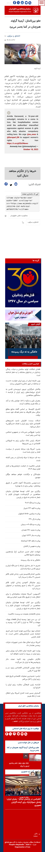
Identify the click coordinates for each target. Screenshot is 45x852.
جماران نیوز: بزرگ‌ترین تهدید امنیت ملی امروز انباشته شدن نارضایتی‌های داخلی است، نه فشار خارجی (23, 634)
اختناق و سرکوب (13, 36)
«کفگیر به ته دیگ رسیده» (30, 560)
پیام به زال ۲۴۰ (34, 519)
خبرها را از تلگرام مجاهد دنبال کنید (22, 173)
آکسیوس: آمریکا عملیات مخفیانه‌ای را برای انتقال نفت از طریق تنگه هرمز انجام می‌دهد (23, 596)
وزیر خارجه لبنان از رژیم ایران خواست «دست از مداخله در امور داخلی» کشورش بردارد (23, 382)
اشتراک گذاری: (34, 184)
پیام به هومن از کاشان (31, 546)
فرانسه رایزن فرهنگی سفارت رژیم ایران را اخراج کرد (23, 686)
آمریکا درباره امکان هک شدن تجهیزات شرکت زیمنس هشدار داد (23, 644)
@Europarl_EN (13, 137)
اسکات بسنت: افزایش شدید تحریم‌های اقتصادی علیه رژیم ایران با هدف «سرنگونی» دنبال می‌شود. (23, 423)
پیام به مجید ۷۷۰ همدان (30, 530)
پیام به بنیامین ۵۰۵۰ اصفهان (29, 513)
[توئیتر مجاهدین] (18, 2)
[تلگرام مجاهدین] (26, 2)
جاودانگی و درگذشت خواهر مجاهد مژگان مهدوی (23, 476)
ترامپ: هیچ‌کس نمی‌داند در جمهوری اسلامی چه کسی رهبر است (23, 434)
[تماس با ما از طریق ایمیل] (22, 734)
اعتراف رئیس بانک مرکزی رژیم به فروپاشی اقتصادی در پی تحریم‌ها (23, 442)
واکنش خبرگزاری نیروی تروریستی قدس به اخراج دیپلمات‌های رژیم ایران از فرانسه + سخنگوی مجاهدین (23, 392)
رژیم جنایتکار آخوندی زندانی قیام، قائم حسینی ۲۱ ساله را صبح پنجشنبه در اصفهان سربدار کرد (23, 585)
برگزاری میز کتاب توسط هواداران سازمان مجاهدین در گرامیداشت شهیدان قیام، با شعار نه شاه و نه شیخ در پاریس (23, 494)
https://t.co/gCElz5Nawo (17, 143)
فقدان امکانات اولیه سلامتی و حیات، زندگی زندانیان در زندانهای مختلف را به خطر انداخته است (23, 372)
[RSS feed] (29, 2)
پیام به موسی (24, 797)
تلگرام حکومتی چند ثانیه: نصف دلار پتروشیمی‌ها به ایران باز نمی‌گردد (23, 661)
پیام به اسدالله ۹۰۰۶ (32, 502)
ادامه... (15, 721)
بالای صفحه (36, 834)
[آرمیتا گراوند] (23, 54)
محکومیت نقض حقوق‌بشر (19, 215)
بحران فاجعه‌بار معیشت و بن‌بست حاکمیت (24, 614)
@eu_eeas (31, 134)
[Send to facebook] (6, 184)
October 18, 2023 (30, 149)
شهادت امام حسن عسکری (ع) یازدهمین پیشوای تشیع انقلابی (23, 553)
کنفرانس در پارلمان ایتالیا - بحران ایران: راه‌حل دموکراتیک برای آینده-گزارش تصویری (23, 802)
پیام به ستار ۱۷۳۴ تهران (31, 535)
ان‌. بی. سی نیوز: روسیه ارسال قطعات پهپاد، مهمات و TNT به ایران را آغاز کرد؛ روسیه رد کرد (23, 622)
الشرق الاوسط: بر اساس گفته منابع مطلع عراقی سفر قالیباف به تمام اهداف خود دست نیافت (23, 412)
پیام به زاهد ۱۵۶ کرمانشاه (30, 540)
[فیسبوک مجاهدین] (14, 2)
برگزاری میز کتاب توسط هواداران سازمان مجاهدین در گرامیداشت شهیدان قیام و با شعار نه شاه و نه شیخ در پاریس (23, 605)
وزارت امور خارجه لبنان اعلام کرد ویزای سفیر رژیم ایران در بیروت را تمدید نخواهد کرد (23, 652)
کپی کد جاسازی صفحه (30, 194)
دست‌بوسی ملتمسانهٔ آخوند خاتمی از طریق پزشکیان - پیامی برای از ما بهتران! (23, 484)
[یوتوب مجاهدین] (22, 2)
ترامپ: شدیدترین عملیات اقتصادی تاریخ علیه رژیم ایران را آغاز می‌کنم (23, 678)
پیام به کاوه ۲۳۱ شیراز (32, 508)
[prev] (26, 756)
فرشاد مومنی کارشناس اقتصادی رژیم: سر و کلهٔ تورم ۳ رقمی (23, 669)
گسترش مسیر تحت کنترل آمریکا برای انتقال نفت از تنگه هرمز (23, 695)
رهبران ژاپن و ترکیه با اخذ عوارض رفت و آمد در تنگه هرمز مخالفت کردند (23, 402)
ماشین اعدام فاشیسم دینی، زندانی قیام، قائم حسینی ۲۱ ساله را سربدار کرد (23, 576)
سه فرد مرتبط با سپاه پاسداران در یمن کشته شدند (23, 459)
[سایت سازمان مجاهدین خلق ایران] (23, 10)
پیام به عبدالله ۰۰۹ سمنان (30, 524)
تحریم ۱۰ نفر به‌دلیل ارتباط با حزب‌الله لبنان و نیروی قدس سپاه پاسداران (23, 567)
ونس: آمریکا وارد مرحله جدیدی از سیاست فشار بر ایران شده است (23, 451)
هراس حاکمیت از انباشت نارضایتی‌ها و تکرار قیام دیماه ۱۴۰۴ (23, 468)
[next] (26, 792)
